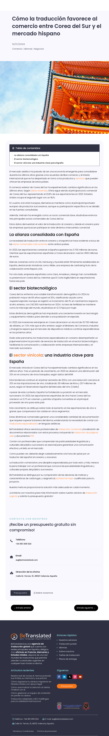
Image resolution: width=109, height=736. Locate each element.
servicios (80, 178)
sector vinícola (28, 355)
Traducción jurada (68, 643)
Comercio (17, 48)
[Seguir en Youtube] (80, 677)
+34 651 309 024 (23, 543)
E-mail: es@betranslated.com (59, 719)
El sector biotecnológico (25, 159)
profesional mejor (64, 478)
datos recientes (39, 190)
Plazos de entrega (68, 659)
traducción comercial (70, 429)
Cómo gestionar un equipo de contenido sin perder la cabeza (30, 694)
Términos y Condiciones (23, 731)
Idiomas (28, 48)
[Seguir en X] (70, 677)
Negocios (39, 48)
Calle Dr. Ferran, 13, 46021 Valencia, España (34, 723)
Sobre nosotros (44, 593)
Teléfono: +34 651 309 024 (27, 719)
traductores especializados (23, 423)
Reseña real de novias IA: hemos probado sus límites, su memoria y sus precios (31, 677)
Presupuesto (20, 593)
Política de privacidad (46, 731)
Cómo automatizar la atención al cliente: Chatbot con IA (30, 688)
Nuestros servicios (68, 640)
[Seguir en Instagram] (75, 677)
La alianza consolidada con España (30, 155)
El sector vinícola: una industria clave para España (37, 163)
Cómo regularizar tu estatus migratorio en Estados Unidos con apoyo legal (31, 682)
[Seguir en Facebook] (59, 677)
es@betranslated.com (27, 560)
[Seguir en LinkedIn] (64, 677)
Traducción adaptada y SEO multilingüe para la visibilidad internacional (30, 700)
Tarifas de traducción (69, 655)
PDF (32, 436)
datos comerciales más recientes (30, 244)
